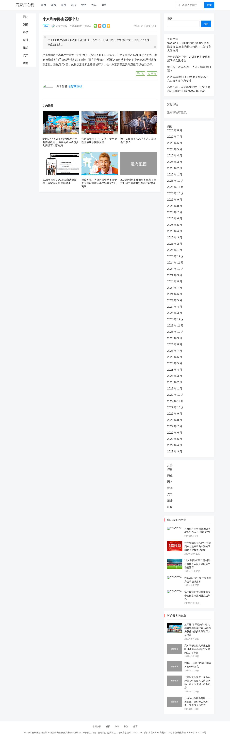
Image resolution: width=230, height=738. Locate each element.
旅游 (83, 5)
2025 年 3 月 (174, 237)
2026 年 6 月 (174, 143)
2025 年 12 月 (175, 180)
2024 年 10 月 (175, 268)
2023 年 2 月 (174, 382)
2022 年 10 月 (175, 407)
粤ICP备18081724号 (196, 732)
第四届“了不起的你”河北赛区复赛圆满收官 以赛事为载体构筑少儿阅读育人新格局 (61, 142)
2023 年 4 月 (174, 369)
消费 (53, 5)
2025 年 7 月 (174, 212)
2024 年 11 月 (175, 262)
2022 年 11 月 (175, 401)
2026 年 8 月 (174, 130)
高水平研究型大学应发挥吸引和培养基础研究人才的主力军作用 (197, 649)
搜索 (209, 5)
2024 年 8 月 (174, 281)
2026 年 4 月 (174, 155)
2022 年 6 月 (174, 432)
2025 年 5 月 (174, 224)
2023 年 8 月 (174, 344)
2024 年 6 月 (174, 294)
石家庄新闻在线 (39, 732)
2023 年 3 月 (174, 375)
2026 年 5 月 (174, 149)
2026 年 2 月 (174, 168)
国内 (43, 5)
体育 (104, 5)
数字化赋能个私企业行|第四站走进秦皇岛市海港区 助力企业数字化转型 (197, 546)
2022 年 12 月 (175, 394)
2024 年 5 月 (174, 300)
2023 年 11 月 (175, 325)
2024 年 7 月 (174, 287)
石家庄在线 (25, 5)
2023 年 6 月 (174, 357)
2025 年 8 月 (174, 206)
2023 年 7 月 (174, 350)
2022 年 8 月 (174, 420)
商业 (73, 5)
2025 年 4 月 (174, 231)
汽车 (93, 5)
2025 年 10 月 (175, 193)
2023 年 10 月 (175, 331)
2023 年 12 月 (175, 319)
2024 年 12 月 (175, 256)
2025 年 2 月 (174, 243)
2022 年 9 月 (174, 413)
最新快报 (96, 726)
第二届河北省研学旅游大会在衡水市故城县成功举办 (197, 595)
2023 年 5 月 (174, 363)
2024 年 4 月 (174, 306)
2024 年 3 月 (174, 312)
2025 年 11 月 (175, 187)
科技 (63, 5)
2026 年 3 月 (174, 161)
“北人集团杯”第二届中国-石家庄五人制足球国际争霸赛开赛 (197, 564)
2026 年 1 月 (174, 174)
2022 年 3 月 (174, 451)
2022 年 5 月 (174, 438)
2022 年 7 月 (174, 426)
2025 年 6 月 (174, 218)
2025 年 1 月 (174, 250)
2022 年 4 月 (174, 445)
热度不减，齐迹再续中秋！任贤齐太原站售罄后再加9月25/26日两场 (99, 183)
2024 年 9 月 (174, 275)
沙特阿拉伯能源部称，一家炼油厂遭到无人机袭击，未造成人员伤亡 (197, 702)
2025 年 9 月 (174, 199)
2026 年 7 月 (174, 136)
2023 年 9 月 (174, 338)
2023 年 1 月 (174, 388)
